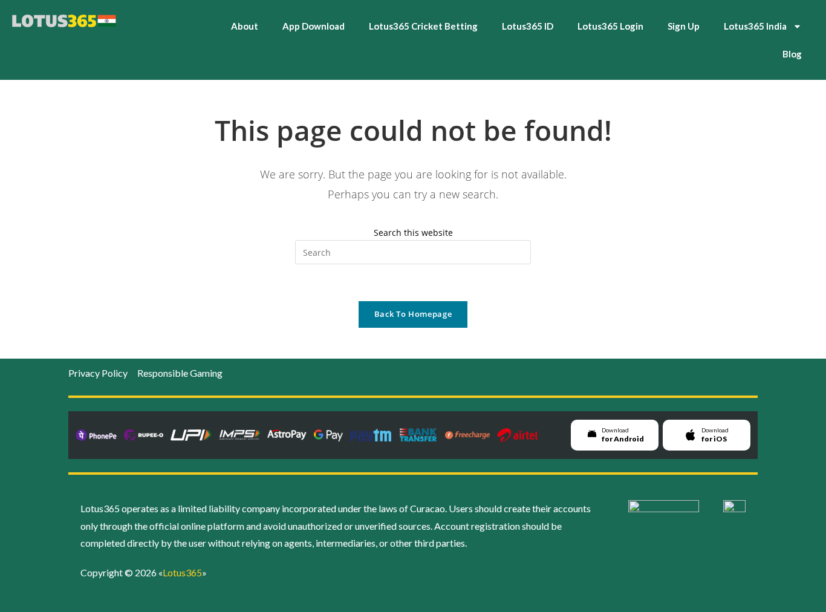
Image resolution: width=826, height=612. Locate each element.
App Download (313, 26)
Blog (792, 53)
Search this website (413, 232)
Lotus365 (182, 572)
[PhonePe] (96, 435)
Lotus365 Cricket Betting (423, 26)
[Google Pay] (328, 435)
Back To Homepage (413, 313)
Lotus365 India (755, 26)
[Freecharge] (467, 435)
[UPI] (191, 435)
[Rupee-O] (143, 435)
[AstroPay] (287, 435)
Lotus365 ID (527, 26)
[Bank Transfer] (418, 435)
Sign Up (684, 26)
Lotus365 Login (610, 26)
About (244, 26)
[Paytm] (370, 435)
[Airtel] (517, 435)
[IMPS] (239, 435)
